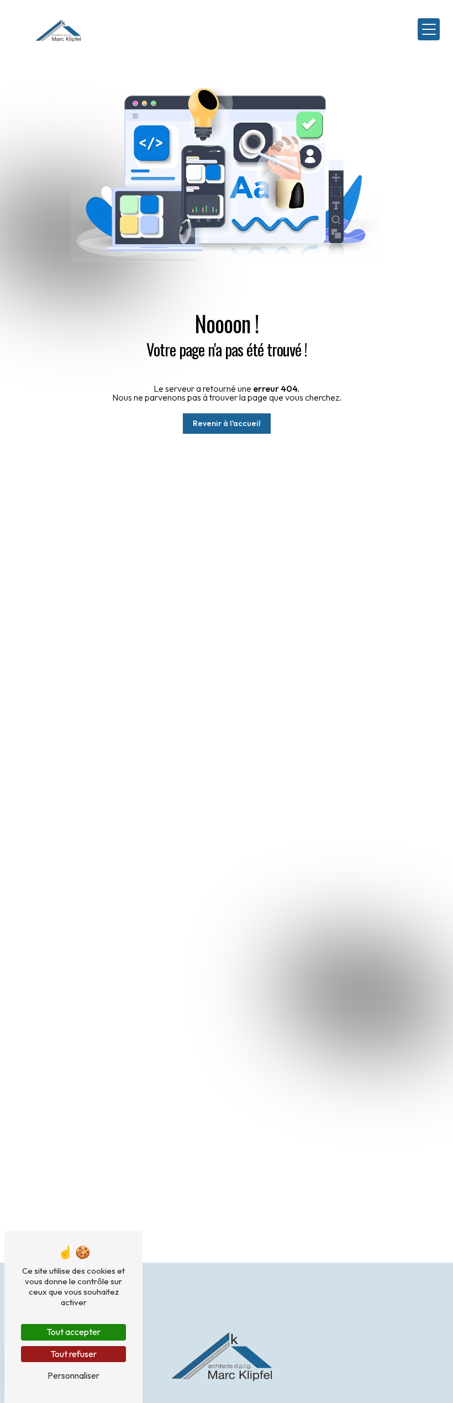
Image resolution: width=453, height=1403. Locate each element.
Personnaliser (73, 1375)
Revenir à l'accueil (227, 423)
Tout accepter (73, 1331)
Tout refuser (73, 1353)
